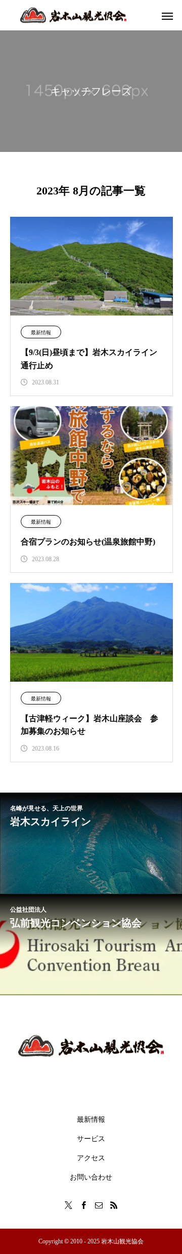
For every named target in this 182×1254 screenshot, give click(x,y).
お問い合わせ (91, 1177)
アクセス (91, 1158)
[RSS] (114, 1205)
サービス (91, 1139)
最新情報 (41, 332)
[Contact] (99, 1205)
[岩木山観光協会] (73, 15)
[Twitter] (68, 1205)
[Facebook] (83, 1205)
